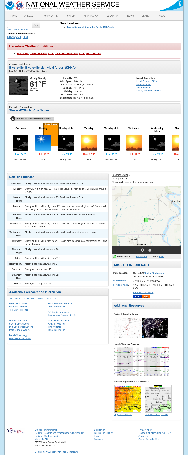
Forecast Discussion (19, 303)
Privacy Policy (145, 429)
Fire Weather (54, 326)
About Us (143, 435)
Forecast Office (146, 81)
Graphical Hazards (18, 320)
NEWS (130, 15)
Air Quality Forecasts (58, 311)
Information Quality (103, 432)
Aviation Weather (56, 323)
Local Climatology (18, 335)
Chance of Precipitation (156, 414)
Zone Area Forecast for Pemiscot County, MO (33, 298)
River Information (56, 329)
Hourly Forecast (148, 90)
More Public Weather (58, 320)
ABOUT (163, 15)
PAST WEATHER (51, 15)
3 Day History (143, 87)
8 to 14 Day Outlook (19, 323)
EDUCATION (113, 15)
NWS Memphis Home (20, 338)
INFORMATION (91, 15)
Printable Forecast (18, 306)
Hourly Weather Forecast (60, 303)
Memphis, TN (17, 37)
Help (96, 435)
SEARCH (147, 15)
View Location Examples (17, 29)
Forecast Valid (120, 284)
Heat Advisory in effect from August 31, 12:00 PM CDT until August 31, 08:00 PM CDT (59, 53)
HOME (13, 15)
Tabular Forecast (56, 306)
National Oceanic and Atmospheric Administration (59, 432)
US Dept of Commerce (46, 429)
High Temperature (123, 414)
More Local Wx (143, 84)
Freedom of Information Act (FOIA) (155, 432)
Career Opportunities (148, 439)
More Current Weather (20, 329)
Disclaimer (141, 256)
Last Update (119, 280)
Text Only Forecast (18, 309)
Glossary (98, 439)
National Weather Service (47, 435)
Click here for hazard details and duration (33, 118)
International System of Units (62, 315)
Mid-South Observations (21, 326)
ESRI (161, 256)
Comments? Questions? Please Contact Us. (56, 451)
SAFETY (71, 15)
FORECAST (29, 15)
